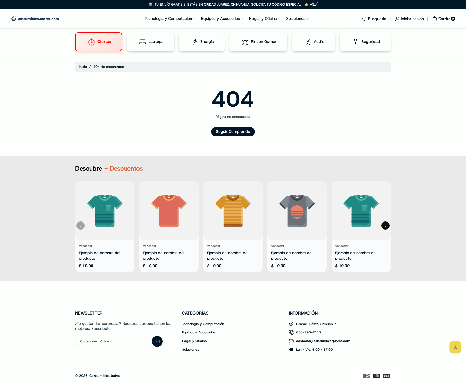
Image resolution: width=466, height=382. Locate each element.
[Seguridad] (355, 42)
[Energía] (195, 42)
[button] (373, 19)
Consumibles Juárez (105, 376)
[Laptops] (143, 42)
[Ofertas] (91, 42)
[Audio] (308, 42)
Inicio (83, 67)
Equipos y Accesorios (199, 332)
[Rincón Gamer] (245, 42)
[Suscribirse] (157, 341)
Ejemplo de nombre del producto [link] (99, 255)
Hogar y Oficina (194, 341)
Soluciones (190, 349)
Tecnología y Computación (203, 324)
